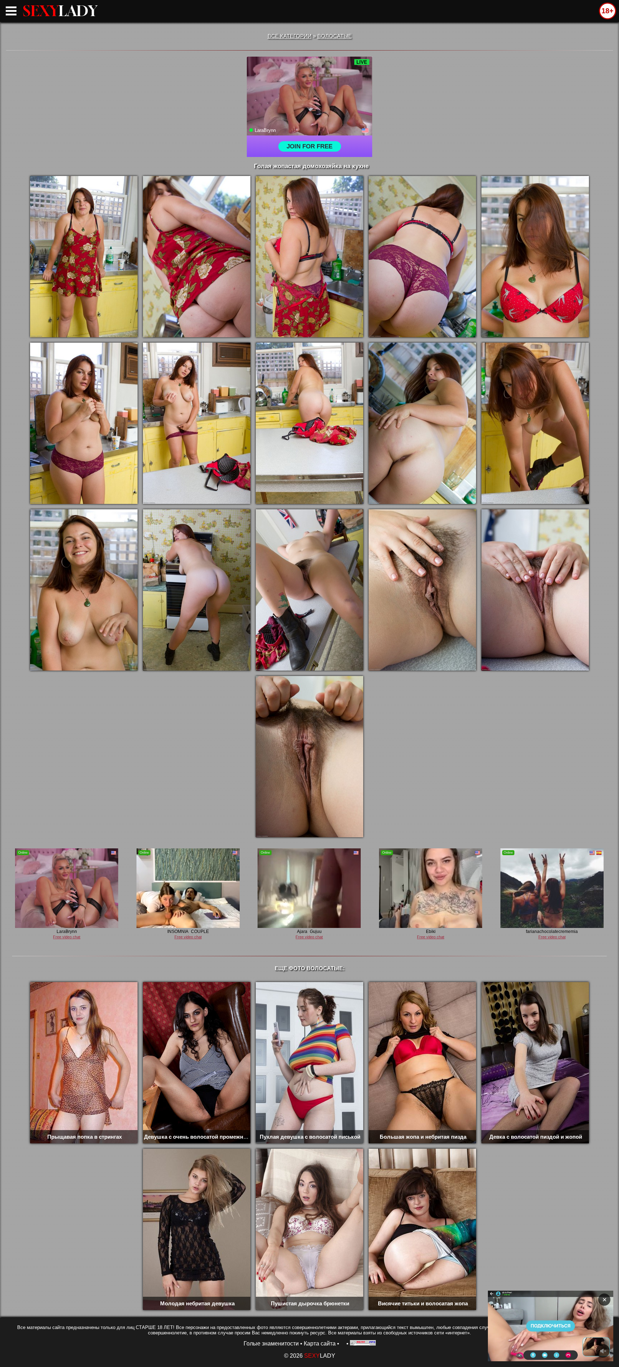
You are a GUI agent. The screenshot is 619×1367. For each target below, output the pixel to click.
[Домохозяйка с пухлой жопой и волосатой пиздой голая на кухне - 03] (309, 256)
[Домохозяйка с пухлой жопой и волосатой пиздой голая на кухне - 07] (196, 423)
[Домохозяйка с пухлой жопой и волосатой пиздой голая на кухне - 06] (84, 423)
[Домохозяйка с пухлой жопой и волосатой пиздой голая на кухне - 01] (84, 256)
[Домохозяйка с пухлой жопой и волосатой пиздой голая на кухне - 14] (422, 590)
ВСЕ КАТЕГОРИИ (290, 36)
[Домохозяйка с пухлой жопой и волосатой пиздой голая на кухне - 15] (535, 590)
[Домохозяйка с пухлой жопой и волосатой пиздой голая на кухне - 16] (309, 756)
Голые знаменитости (271, 1343)
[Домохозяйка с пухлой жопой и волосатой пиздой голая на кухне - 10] (535, 423)
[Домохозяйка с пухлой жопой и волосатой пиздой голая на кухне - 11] (84, 590)
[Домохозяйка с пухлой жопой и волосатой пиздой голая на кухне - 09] (422, 423)
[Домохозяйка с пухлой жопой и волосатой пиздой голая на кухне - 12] (196, 590)
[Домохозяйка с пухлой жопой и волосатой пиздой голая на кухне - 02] (196, 256)
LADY (60, 10)
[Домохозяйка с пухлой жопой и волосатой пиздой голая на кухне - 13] (309, 590)
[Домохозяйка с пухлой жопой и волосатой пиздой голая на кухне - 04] (422, 256)
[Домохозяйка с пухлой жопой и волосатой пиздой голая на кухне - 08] (309, 423)
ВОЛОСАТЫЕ (334, 36)
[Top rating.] (363, 1343)
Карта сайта (320, 1343)
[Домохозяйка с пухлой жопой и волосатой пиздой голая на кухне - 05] (535, 256)
